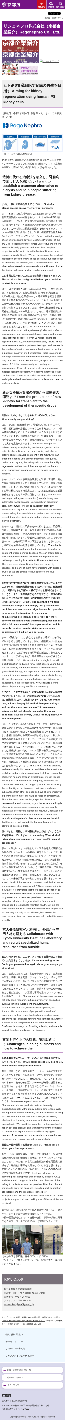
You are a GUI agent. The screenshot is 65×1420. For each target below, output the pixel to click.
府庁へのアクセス (15, 1377)
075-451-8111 (22, 1409)
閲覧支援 (51, 7)
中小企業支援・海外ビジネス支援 (43, 1317)
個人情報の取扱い (14, 1334)
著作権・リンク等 (14, 1341)
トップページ (8, 1317)
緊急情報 (41, 7)
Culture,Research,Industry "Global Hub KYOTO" (23, 1320)
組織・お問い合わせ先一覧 (19, 1370)
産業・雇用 (21, 1317)
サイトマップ (13, 1385)
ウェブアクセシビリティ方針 (20, 1355)
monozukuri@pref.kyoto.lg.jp (19, 1304)
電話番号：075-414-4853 (17, 1296)
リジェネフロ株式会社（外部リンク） (33, 163)
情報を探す (60, 7)
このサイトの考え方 (15, 1348)
